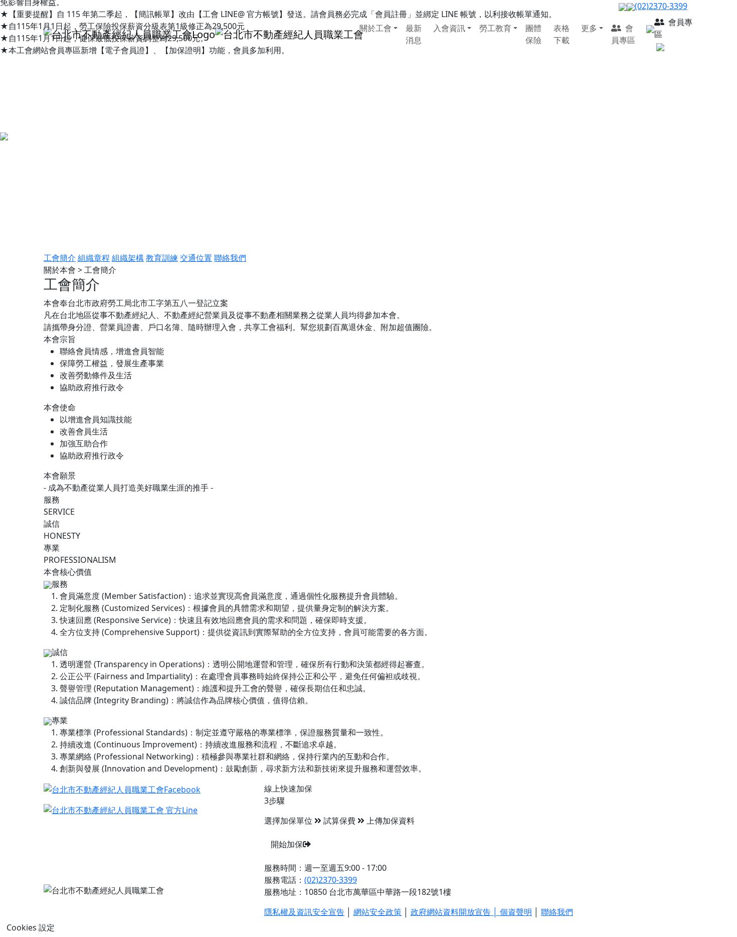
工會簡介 (60, 257)
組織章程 (94, 257)
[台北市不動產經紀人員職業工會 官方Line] (121, 809)
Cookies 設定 (31, 927)
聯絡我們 (230, 257)
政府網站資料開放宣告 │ (455, 911)
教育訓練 (162, 257)
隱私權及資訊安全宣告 (304, 911)
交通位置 (196, 257)
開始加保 (287, 844)
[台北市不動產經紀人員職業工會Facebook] (122, 788)
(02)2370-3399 (330, 879)
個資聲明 (516, 911)
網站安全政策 (377, 911)
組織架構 (128, 257)
